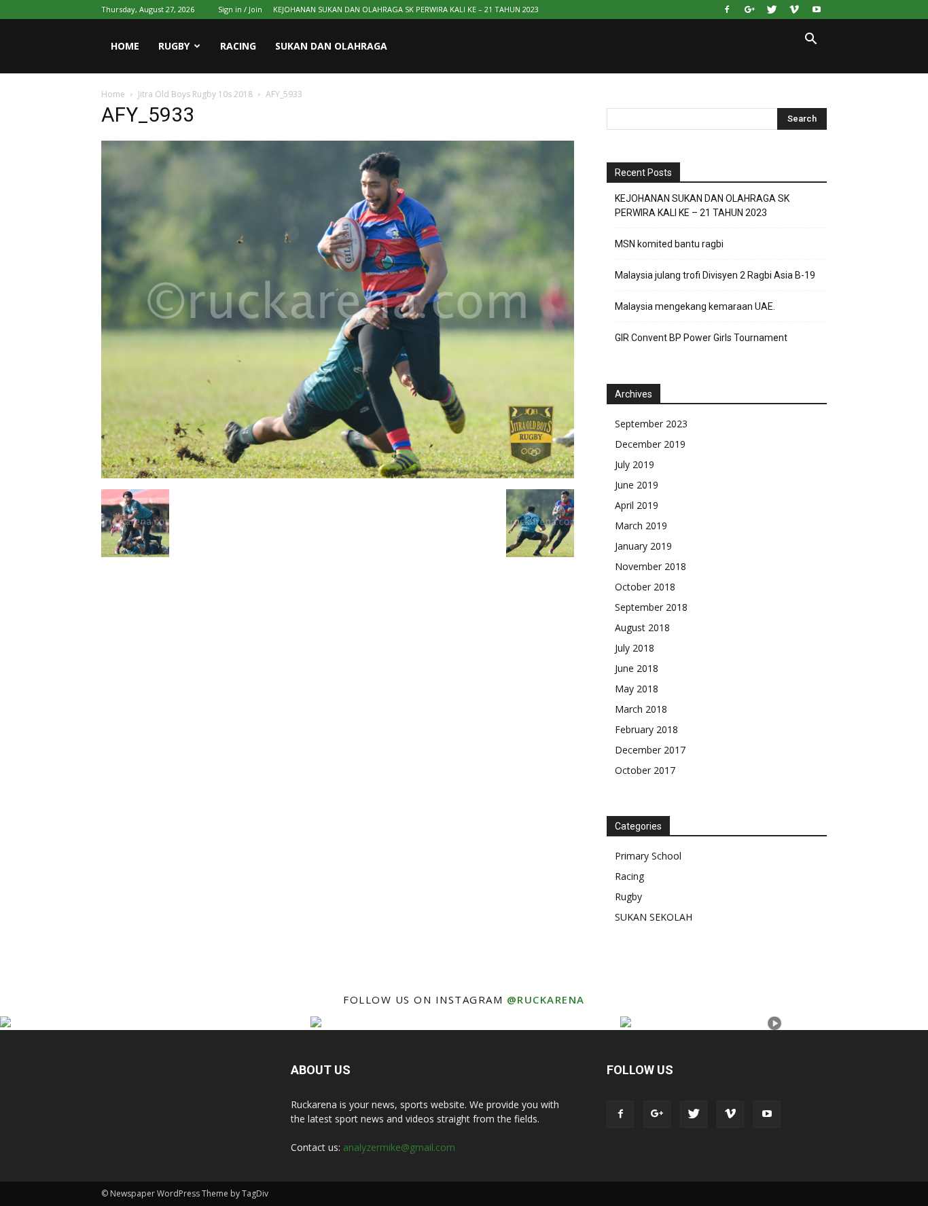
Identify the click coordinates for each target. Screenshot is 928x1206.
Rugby (174, 45)
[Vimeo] (794, 9)
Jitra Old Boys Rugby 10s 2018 (195, 94)
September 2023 (651, 423)
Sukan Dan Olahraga (331, 45)
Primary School (648, 855)
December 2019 (650, 444)
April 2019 (636, 505)
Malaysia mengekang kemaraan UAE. (695, 306)
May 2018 (636, 688)
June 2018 (636, 668)
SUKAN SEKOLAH (653, 916)
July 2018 (634, 647)
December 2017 (650, 749)
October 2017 (645, 770)
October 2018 (645, 586)
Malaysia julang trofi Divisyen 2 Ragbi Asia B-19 (715, 275)
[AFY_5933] (337, 474)
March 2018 (641, 709)
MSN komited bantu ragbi (669, 243)
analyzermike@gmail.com (399, 1147)
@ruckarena (546, 999)
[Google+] (749, 9)
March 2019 (641, 525)
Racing (238, 45)
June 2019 (636, 484)
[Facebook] (727, 9)
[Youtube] (816, 9)
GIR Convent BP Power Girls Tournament (701, 337)
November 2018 (650, 566)
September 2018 (651, 607)
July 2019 (634, 464)
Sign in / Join (240, 9)
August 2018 (642, 627)
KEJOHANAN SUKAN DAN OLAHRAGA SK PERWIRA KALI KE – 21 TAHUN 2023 (406, 9)
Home (125, 45)
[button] (810, 40)
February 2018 (646, 729)
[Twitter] (772, 9)
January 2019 (643, 545)
